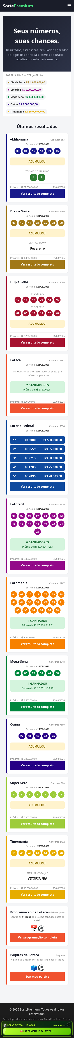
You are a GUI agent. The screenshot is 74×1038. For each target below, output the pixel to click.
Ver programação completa (37, 937)
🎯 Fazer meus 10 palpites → (37, 1031)
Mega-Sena (27, 97)
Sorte (18, 6)
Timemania (27, 111)
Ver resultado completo (37, 194)
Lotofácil (25, 89)
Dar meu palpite (37, 977)
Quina (24, 104)
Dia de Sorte (27, 82)
